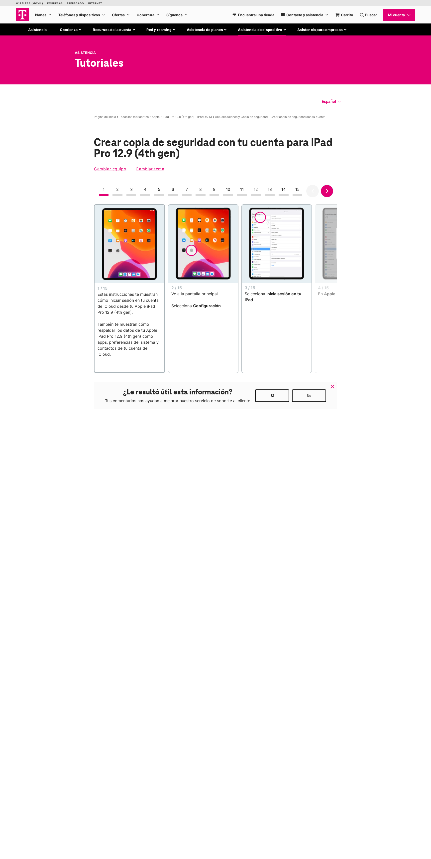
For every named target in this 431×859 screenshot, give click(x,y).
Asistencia (37, 29)
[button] (71, 30)
